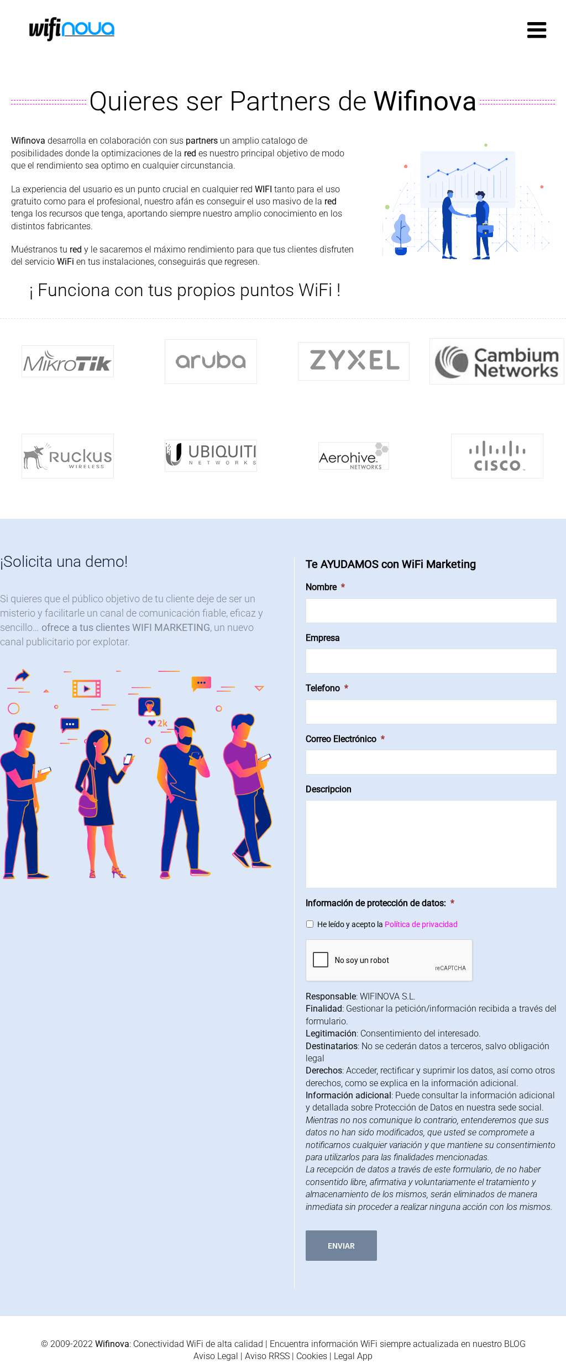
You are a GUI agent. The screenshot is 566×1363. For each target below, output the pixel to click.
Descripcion (329, 789)
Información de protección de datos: (380, 903)
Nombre (325, 587)
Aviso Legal (215, 1356)
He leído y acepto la (387, 924)
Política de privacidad (421, 924)
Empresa (323, 638)
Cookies (311, 1356)
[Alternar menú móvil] (538, 30)
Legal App (353, 1356)
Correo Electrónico (345, 739)
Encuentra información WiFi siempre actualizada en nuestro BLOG (398, 1344)
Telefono (327, 688)
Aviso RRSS (267, 1356)
